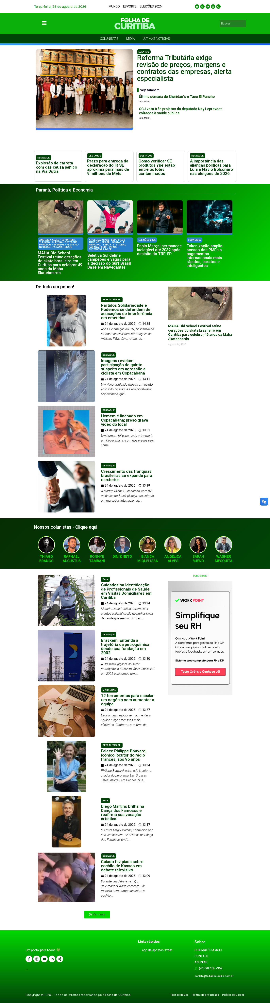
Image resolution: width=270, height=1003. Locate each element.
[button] (97, 914)
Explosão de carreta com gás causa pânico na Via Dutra (56, 167)
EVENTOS (143, 51)
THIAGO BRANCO (46, 558)
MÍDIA (130, 39)
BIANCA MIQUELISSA (147, 558)
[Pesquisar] (243, 23)
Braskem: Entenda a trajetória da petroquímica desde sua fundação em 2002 (125, 646)
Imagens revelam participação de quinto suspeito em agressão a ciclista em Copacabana (123, 367)
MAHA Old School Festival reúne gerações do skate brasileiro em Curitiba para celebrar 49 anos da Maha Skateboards (60, 263)
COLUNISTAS (109, 39)
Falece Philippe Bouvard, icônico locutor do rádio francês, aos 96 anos (123, 755)
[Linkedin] (213, 6)
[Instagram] (202, 6)
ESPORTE (129, 6)
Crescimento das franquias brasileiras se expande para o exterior (126, 475)
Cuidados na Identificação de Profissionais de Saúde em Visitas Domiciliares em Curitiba (126, 591)
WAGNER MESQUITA (223, 558)
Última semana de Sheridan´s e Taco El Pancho (177, 96)
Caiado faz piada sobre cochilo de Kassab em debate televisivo (122, 865)
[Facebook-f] (28, 959)
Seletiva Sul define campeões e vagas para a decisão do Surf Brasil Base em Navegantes (109, 261)
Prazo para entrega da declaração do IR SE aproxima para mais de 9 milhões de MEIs (108, 167)
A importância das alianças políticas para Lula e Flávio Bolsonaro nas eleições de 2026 (211, 167)
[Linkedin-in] (52, 959)
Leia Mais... (145, 101)
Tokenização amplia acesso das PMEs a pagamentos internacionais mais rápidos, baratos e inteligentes (204, 255)
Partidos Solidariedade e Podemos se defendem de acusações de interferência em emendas (126, 311)
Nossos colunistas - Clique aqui (65, 527)
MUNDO (114, 6)
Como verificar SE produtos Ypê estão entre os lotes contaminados (157, 167)
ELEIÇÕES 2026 (151, 6)
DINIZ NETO (122, 556)
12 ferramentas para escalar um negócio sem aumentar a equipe (127, 699)
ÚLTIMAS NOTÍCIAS (156, 39)
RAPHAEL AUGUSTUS (72, 558)
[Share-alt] (218, 6)
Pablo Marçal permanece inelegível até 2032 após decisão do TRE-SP (159, 249)
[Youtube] (208, 6)
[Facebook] (197, 6)
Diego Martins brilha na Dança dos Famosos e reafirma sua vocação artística (122, 812)
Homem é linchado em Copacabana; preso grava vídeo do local (124, 420)
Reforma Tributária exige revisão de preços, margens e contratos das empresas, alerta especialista (184, 68)
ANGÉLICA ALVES (172, 558)
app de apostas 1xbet (157, 950)
